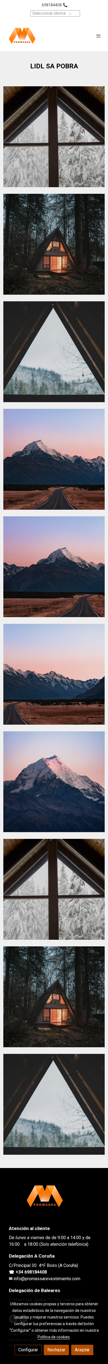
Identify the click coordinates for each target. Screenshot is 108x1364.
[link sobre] (54, 1199)
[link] (22, 36)
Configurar (28, 1349)
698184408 (52, 5)
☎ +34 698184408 (28, 1272)
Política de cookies (54, 1337)
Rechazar (56, 1349)
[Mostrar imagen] (54, 136)
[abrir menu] (99, 35)
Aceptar (82, 1349)
